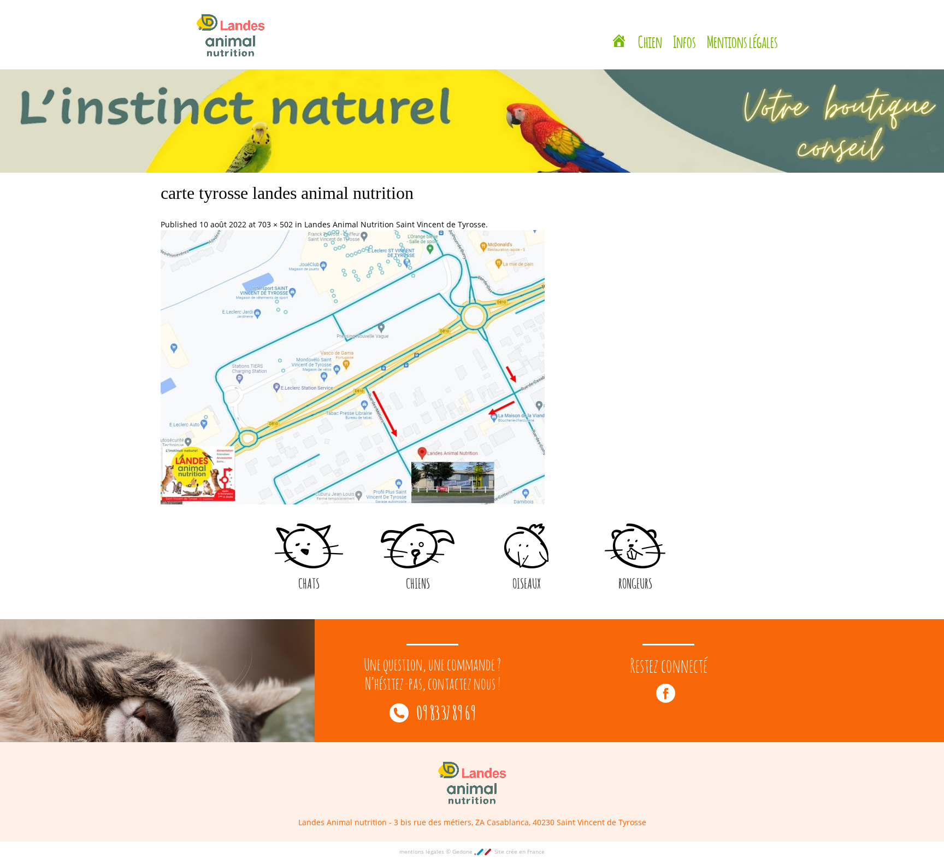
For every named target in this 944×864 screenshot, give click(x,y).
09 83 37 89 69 (445, 711)
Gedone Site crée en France (498, 851)
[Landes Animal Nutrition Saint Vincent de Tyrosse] (619, 30)
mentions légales (422, 851)
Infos (684, 28)
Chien (650, 28)
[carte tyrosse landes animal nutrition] (353, 366)
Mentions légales (742, 28)
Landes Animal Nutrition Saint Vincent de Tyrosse (395, 224)
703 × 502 (275, 224)
